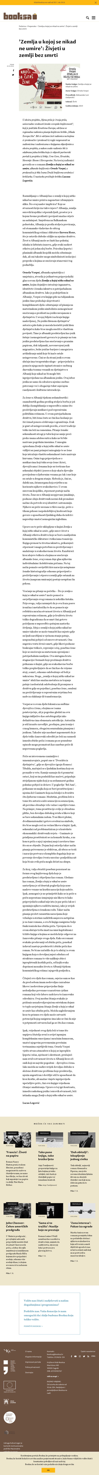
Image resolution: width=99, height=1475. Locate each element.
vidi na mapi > (53, 1376)
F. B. (76, 1191)
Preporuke (32, 26)
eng (93, 1356)
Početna (22, 26)
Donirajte (29, 1372)
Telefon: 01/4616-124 (56, 1357)
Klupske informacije (33, 1357)
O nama (28, 1351)
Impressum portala (33, 1362)
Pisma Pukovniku (79, 1133)
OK (48, 1470)
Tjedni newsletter (88, 1351)
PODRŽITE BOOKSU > (33, 1326)
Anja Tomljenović (50, 1185)
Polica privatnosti (32, 1367)
